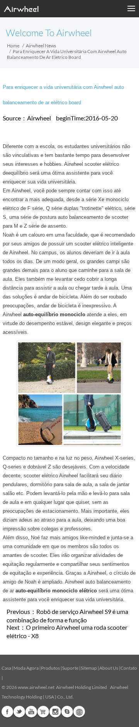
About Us (108, 668)
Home (13, 45)
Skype (67, 711)
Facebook (7, 711)
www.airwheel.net (36, 687)
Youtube (31, 711)
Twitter (19, 711)
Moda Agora (26, 668)
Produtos (50, 668)
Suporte (70, 668)
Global (79, 711)
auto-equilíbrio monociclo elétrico (56, 591)
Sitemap (89, 668)
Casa (6, 668)
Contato (128, 668)
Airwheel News (41, 45)
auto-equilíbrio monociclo (54, 314)
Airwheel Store (43, 711)
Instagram (55, 711)
